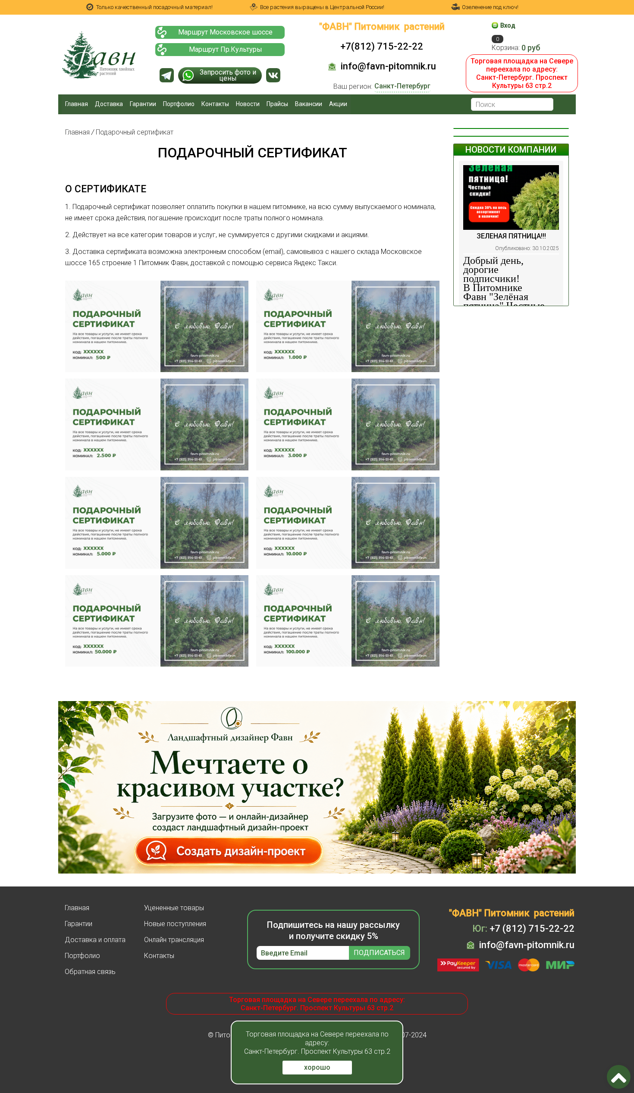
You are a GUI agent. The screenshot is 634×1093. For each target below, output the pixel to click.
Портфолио (179, 103)
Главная (76, 103)
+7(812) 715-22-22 (381, 46)
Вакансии (308, 103)
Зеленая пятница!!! (511, 236)
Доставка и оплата (95, 940)
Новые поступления (175, 924)
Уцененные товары (174, 908)
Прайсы (277, 103)
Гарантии (143, 103)
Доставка (109, 103)
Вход (507, 25)
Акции (338, 103)
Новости (248, 103)
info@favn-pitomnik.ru (388, 66)
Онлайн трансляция (174, 940)
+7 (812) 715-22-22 (523, 928)
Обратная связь (90, 972)
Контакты (215, 103)
